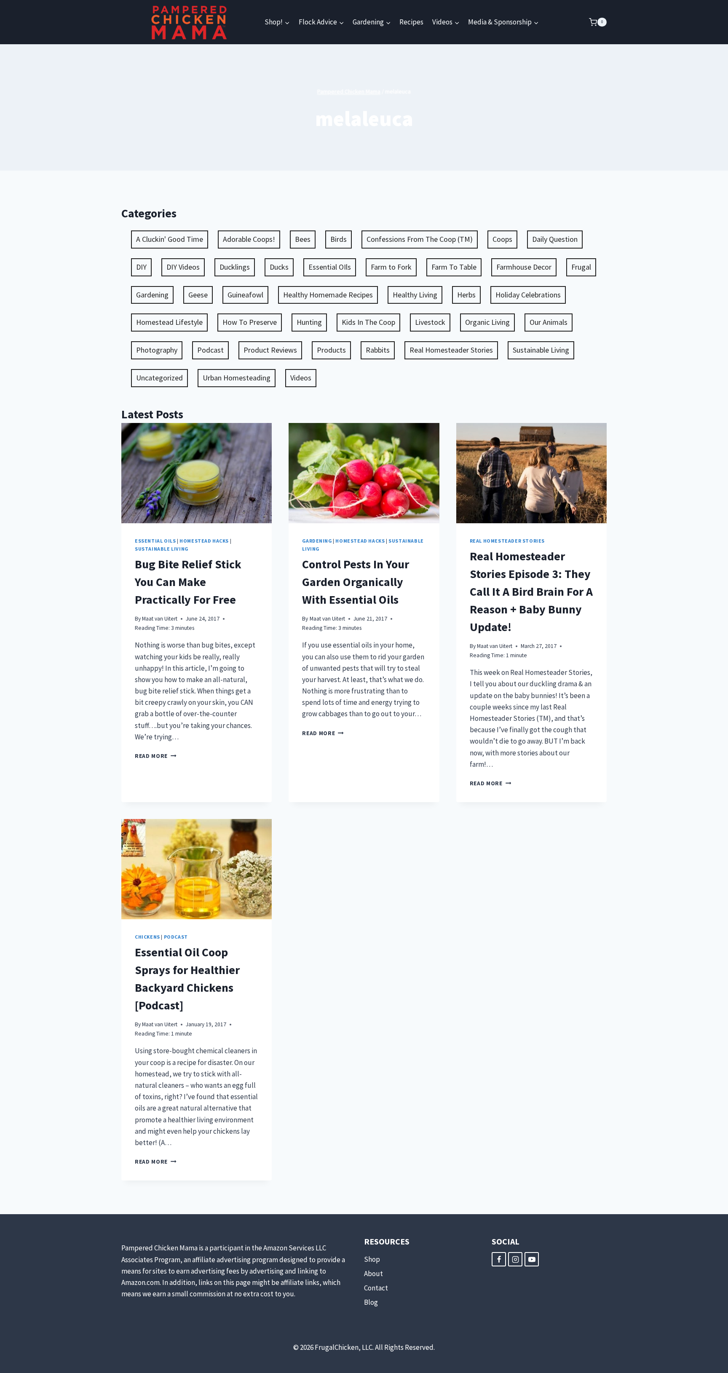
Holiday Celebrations (528, 295)
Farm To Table (453, 267)
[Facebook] (499, 1259)
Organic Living (487, 322)
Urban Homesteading (236, 378)
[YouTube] (532, 1259)
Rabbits (378, 350)
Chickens (147, 937)
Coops (502, 239)
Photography (156, 350)
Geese (198, 295)
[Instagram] (515, 1259)
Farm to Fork (391, 267)
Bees (302, 239)
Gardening (152, 295)
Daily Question (555, 239)
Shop (372, 1259)
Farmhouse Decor (523, 267)
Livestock (430, 322)
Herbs (466, 295)
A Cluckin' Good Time (169, 239)
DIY (141, 267)
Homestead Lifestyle (169, 322)
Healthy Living (415, 295)
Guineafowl (245, 295)
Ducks (279, 267)
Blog (371, 1302)
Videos (300, 378)
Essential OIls (329, 267)
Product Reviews (270, 350)
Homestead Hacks (204, 541)
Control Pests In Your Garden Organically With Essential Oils (355, 582)
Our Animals (548, 322)
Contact (376, 1288)
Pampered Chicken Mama (348, 91)
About (373, 1273)
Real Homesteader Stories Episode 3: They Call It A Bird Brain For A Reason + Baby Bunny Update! (531, 591)
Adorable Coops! (249, 239)
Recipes (411, 22)
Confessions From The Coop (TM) (420, 239)
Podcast (210, 350)
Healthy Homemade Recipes (328, 295)
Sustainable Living (541, 350)
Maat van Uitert (159, 618)
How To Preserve (249, 322)
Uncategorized (159, 378)
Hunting (309, 322)
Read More (156, 756)
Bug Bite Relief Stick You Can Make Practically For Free (188, 582)
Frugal (581, 267)
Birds (338, 239)
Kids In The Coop (368, 322)
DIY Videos (183, 267)
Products (331, 350)
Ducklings (234, 267)
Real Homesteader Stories (451, 350)
